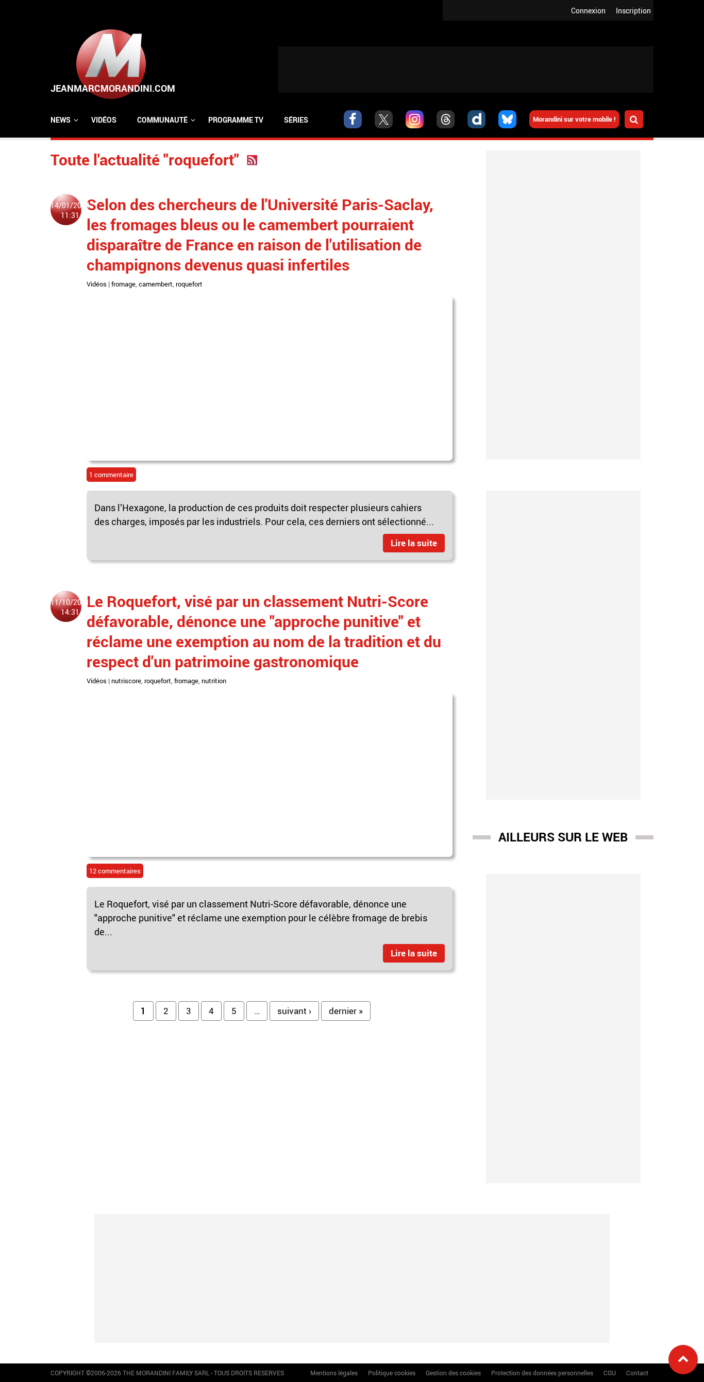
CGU (610, 1373)
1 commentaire (111, 474)
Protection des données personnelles (542, 1373)
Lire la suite (414, 543)
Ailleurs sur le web (563, 837)
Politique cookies (391, 1373)
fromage (123, 284)
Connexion (588, 10)
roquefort (189, 284)
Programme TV (235, 120)
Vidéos (103, 120)
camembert (156, 284)
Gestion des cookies (453, 1373)
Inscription (633, 10)
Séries (296, 120)
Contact (637, 1373)
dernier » (346, 1011)
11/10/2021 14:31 (70, 607)
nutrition (214, 680)
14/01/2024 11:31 (70, 210)
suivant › (294, 1011)
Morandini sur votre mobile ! (574, 119)
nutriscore (126, 680)
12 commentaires (115, 870)
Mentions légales (334, 1373)
